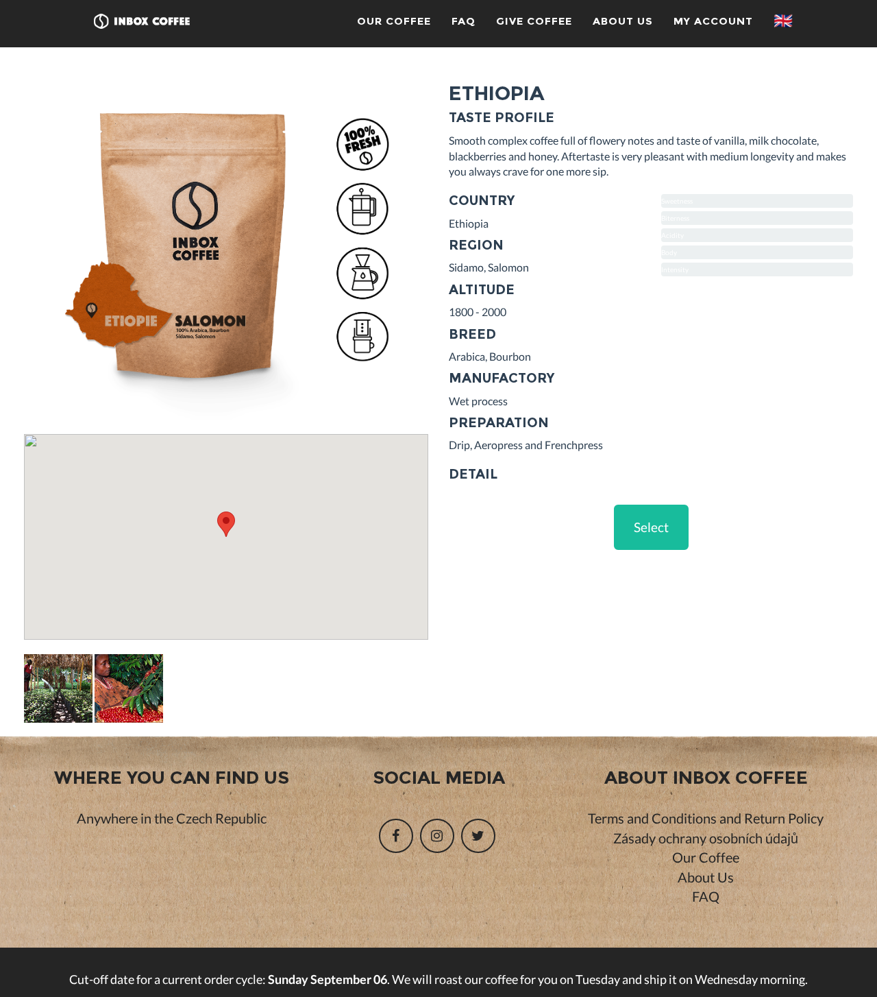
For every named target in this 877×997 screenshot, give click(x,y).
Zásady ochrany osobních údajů (705, 838)
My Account (713, 20)
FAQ (463, 20)
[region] (226, 537)
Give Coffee (534, 20)
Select (651, 527)
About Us (623, 20)
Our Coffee (394, 20)
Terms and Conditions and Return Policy (706, 818)
